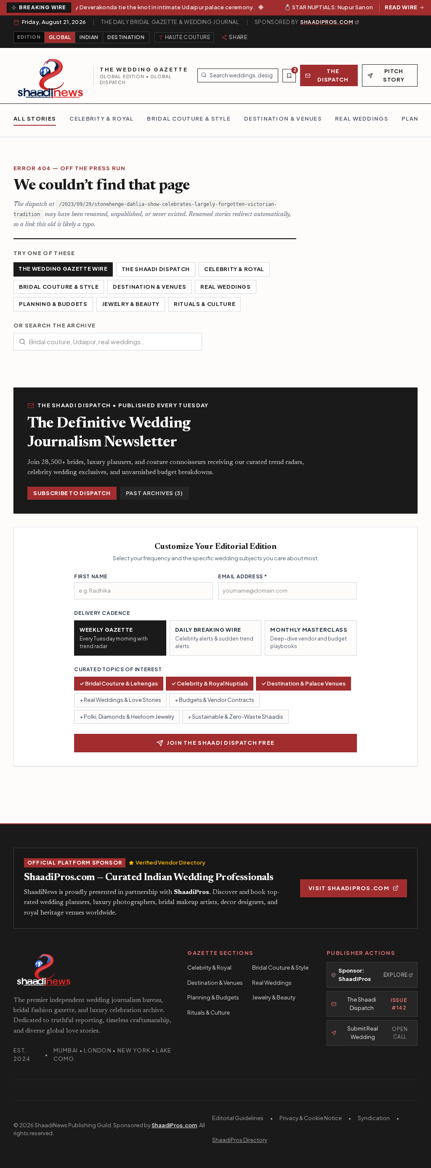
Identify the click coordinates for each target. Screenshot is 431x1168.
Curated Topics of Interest (118, 669)
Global (60, 37)
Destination (126, 37)
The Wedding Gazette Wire (63, 268)
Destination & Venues (149, 286)
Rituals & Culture (204, 304)
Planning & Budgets (53, 304)
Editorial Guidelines (237, 1118)
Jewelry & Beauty (131, 304)
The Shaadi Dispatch (156, 269)
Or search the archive (54, 325)
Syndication (374, 1118)
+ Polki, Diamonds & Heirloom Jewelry (127, 716)
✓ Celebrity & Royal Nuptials (209, 683)
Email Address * (242, 576)
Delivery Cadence (102, 613)
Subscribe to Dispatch (72, 493)
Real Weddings (225, 286)
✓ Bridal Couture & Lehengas (119, 683)
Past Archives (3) (154, 493)
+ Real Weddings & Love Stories (120, 699)
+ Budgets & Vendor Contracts (214, 699)
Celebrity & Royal (234, 269)
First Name (91, 576)
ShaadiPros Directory (239, 1139)
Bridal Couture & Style (58, 286)
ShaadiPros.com (174, 1125)
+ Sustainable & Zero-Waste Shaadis (235, 716)
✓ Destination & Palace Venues (303, 683)
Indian (89, 37)
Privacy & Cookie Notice (310, 1118)
